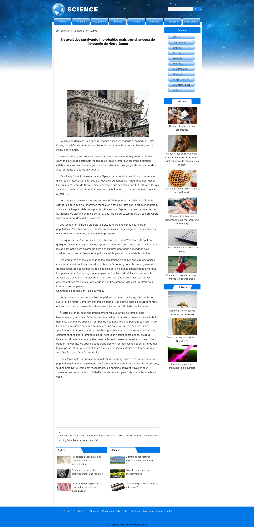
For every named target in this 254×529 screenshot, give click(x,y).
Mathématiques (181, 84)
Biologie (154, 21)
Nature (136, 21)
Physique (173, 21)
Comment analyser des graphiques (182, 128)
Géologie (178, 74)
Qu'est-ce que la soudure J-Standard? (181, 339)
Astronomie (99, 21)
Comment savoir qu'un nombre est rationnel (182, 190)
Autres (93, 30)
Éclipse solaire (181, 79)
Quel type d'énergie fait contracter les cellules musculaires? (85, 487)
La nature (178, 53)
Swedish (122, 511)
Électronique (191, 21)
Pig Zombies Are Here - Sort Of (80, 440)
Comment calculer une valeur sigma (182, 249)
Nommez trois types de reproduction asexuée (182, 312)
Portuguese (108, 511)
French (67, 511)
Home (62, 21)
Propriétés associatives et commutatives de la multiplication (86, 460)
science (65, 30)
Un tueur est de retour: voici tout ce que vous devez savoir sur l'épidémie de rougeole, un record (182, 159)
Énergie (118, 21)
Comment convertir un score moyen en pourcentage (182, 277)
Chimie (81, 21)
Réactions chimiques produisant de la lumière (181, 366)
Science (78, 30)
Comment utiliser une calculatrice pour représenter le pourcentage (181, 220)
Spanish (94, 511)
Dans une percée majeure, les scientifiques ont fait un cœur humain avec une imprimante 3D (109, 435)
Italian (81, 511)
